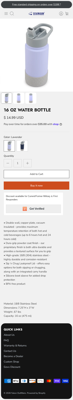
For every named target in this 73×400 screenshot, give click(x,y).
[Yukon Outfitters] (36, 13)
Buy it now (36, 185)
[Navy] (22, 145)
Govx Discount (12, 367)
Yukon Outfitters (18, 393)
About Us (9, 335)
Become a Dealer (13, 356)
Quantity (9, 156)
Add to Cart (36, 174)
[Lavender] (9, 145)
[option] (36, 55)
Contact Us (10, 351)
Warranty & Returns (15, 345)
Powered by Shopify (36, 393)
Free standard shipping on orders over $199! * (36, 4)
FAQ (6, 340)
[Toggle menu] (6, 13)
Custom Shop (11, 361)
